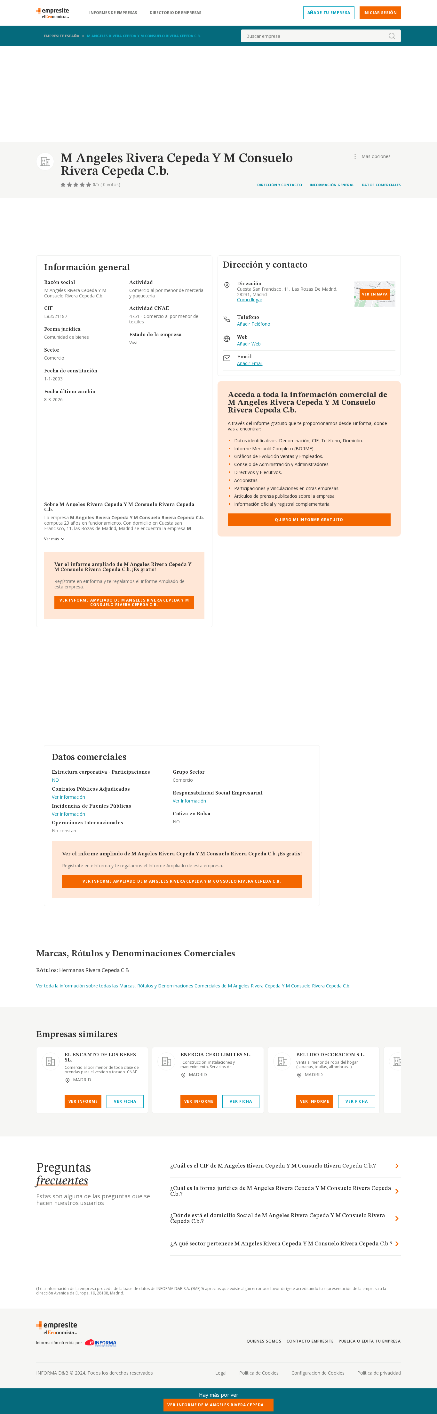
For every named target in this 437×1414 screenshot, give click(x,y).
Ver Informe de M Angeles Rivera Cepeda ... (218, 1405)
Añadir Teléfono (253, 324)
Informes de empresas (113, 13)
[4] (83, 184)
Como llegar (249, 300)
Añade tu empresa (328, 12)
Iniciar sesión (380, 12)
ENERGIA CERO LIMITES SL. (215, 1055)
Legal (220, 1373)
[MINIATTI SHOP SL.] (398, 1061)
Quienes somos (264, 1341)
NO (55, 780)
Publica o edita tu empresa (370, 1341)
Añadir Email (250, 363)
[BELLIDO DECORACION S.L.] (282, 1061)
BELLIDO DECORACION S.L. (330, 1055)
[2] (70, 184)
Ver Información (68, 797)
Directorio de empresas (175, 13)
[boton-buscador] (392, 35)
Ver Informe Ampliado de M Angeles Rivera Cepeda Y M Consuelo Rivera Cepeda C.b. (124, 602)
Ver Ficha (125, 1101)
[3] (76, 184)
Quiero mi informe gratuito (309, 519)
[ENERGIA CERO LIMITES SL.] (166, 1061)
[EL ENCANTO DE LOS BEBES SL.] (51, 1061)
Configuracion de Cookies (318, 1373)
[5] (89, 184)
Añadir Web (249, 344)
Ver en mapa (375, 294)
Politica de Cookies (259, 1373)
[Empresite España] (55, 13)
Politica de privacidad (379, 1373)
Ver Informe (83, 1101)
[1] (63, 184)
